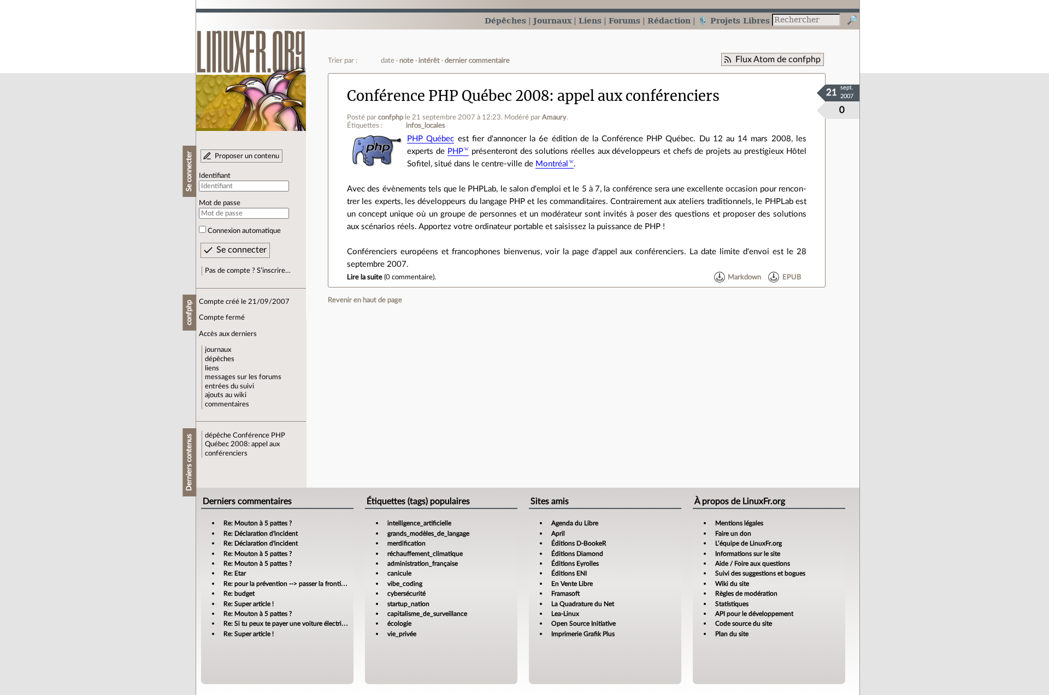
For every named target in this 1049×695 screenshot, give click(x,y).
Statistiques (732, 604)
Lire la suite (364, 277)
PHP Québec (430, 139)
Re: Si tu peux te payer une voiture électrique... (290, 623)
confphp (390, 117)
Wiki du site (732, 583)
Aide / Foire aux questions (752, 563)
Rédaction (669, 20)
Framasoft (565, 593)
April (558, 533)
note (406, 60)
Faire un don (733, 533)
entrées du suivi (229, 386)
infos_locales (425, 125)
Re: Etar (234, 573)
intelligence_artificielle (419, 523)
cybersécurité (406, 593)
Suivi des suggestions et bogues (760, 573)
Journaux (552, 20)
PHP (455, 151)
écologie (399, 623)
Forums (624, 20)
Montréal (551, 164)
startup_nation (408, 604)
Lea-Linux (565, 613)
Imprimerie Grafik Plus (583, 634)
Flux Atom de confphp (778, 59)
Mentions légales (739, 523)
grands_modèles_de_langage (428, 533)
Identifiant (215, 175)
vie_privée (401, 634)
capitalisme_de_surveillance (427, 613)
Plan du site (732, 634)
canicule (399, 573)
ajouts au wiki (225, 395)
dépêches (219, 359)
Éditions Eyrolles (575, 563)
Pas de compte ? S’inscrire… (248, 270)
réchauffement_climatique (425, 553)
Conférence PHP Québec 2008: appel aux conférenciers (245, 444)
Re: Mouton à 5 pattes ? (257, 523)
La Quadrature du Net (582, 604)
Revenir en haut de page (365, 300)
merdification (406, 543)
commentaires (227, 404)
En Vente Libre (572, 583)
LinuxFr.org (251, 75)
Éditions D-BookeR (578, 543)
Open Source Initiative (583, 623)
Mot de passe (219, 203)
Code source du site (743, 623)
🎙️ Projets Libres (734, 20)
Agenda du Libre (574, 523)
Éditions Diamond (577, 553)
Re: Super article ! (248, 604)
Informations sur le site (747, 553)
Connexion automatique (244, 230)
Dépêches (505, 20)
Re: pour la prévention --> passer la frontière (286, 583)
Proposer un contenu (247, 156)
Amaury (554, 117)
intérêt (429, 60)
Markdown (744, 277)
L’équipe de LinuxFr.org (748, 543)
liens (212, 368)
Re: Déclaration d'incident (260, 533)
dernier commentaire (477, 60)
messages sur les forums (243, 377)
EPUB (791, 277)
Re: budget (239, 593)
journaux (218, 349)
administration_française (422, 563)
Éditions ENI (569, 573)
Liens (590, 20)
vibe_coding (404, 583)
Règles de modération (746, 593)
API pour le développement (754, 613)
